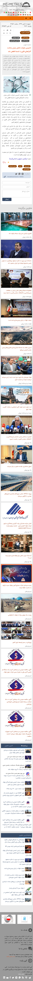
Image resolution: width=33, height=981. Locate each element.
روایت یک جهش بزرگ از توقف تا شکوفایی (19, 615)
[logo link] (16, 6)
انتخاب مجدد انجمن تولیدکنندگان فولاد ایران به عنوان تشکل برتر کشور (13, 783)
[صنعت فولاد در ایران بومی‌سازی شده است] (16, 308)
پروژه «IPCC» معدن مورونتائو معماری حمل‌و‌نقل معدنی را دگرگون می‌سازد (17, 495)
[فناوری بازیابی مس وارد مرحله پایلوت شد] (16, 221)
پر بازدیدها (24, 746)
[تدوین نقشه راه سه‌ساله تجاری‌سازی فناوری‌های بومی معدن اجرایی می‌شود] (16, 336)
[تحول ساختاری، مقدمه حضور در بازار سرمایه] (16, 454)
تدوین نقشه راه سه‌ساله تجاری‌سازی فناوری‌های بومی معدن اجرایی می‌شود (16, 348)
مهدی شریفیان (12, 166)
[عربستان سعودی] (18, 14)
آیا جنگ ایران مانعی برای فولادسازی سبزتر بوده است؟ (18, 557)
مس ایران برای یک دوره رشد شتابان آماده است (17, 760)
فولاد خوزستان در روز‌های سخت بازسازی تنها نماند (13, 883)
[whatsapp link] (19, 174)
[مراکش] (13, 12)
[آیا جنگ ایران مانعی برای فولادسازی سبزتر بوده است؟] (16, 544)
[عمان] (28, 14)
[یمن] (11, 14)
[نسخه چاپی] (4, 33)
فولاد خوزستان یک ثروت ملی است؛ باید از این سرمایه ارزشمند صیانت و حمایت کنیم (16, 378)
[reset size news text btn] (7, 30)
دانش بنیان (27, 166)
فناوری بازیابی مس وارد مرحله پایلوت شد (20, 233)
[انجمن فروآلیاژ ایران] (24, 919)
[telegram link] (23, 174)
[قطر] (23, 14)
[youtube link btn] (7, 978)
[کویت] (11, 12)
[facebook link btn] (10, 977)
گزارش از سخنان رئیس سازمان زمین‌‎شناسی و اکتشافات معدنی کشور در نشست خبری (19, 438)
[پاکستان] (20, 12)
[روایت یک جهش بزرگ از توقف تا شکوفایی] (16, 603)
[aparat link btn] (26, 977)
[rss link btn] (23, 977)
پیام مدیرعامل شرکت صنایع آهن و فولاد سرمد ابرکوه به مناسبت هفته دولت (17, 586)
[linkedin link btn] (4, 977)
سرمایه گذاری (25, 38)
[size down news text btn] (4, 30)
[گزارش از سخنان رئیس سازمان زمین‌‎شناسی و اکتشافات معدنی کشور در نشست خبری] (16, 425)
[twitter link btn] (13, 978)
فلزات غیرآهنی (16, 38)
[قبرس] (28, 12)
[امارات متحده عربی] (8, 14)
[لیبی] (6, 12)
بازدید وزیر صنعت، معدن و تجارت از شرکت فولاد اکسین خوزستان (14, 876)
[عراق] (8, 12)
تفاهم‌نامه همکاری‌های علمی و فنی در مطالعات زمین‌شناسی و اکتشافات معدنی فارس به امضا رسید (17, 291)
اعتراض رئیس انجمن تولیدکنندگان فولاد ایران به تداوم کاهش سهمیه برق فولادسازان (17, 852)
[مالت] (4, 12)
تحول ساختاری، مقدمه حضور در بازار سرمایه (19, 466)
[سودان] (30, 14)
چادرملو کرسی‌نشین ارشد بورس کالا (14, 846)
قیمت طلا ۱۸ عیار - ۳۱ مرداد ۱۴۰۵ (15, 789)
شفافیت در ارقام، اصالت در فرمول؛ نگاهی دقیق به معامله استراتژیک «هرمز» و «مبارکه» (16, 813)
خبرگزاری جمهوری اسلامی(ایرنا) (18, 159)
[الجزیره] (25, 12)
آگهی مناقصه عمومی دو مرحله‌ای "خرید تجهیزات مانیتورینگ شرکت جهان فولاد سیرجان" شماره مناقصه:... (18, 733)
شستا (20, 166)
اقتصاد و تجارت (25, 33)
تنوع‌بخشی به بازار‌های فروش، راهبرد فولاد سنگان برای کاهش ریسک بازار (14, 841)
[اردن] (25, 14)
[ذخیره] (10, 33)
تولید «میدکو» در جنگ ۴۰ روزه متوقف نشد (19, 769)
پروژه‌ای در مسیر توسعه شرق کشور (22, 642)
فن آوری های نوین (14, 41)
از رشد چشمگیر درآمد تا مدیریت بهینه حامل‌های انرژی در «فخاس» (17, 777)
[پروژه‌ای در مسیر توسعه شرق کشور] (16, 630)
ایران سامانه (21, 974)
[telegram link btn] (30, 978)
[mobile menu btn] (30, 18)
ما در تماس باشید (10, 957)
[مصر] (23, 12)
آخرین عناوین (9, 746)
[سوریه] (16, 14)
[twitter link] (16, 174)
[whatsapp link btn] (20, 977)
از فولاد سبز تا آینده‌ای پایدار (16, 888)
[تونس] (20, 14)
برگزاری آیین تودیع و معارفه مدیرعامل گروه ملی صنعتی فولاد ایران (14, 751)
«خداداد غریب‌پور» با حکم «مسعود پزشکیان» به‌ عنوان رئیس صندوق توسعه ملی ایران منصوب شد (16, 262)
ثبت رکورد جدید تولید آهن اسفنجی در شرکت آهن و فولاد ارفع (17, 408)
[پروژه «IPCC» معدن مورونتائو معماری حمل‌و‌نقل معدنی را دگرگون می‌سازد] (16, 482)
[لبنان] (16, 12)
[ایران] (18, 12)
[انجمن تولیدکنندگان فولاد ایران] (8, 919)
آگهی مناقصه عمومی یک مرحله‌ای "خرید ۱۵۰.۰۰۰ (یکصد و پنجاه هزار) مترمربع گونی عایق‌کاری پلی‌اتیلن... (18, 701)
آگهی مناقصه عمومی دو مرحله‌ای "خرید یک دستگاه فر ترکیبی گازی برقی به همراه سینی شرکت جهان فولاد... (16, 671)
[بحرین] (30, 12)
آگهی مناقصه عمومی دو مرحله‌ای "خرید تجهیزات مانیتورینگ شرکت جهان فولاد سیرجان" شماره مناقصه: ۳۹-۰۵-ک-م (17, 804)
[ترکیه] (13, 14)
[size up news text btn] (10, 30)
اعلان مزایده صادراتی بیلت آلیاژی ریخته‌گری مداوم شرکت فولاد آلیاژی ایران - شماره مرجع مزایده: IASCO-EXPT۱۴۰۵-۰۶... (17, 525)
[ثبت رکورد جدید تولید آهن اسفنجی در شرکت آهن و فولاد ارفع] (16, 395)
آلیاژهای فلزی (26, 169)
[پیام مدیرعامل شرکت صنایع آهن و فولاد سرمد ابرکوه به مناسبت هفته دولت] (16, 573)
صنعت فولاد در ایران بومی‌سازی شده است (19, 320)
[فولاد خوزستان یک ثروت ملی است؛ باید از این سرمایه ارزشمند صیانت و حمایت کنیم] (16, 365)
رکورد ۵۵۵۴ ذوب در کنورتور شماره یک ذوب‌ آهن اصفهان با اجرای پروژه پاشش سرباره (17, 795)
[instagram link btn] (16, 977)
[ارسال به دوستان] (7, 33)
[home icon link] (26, 18)
